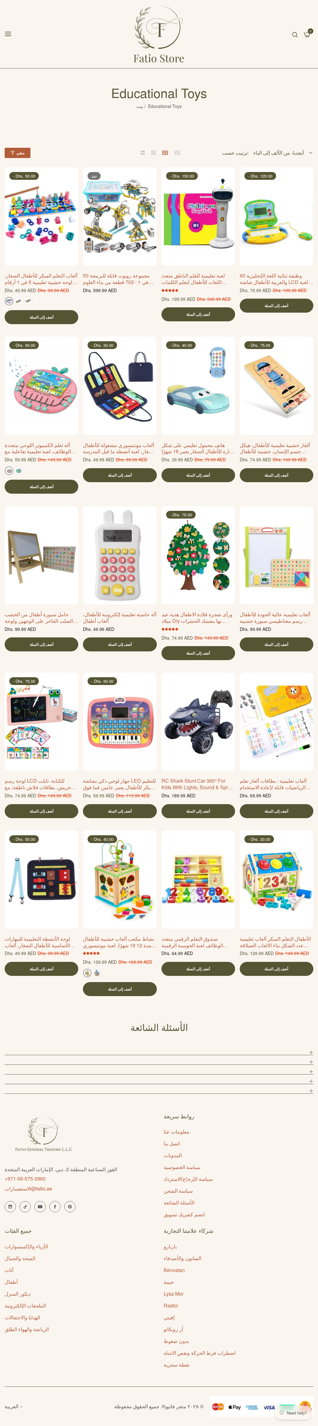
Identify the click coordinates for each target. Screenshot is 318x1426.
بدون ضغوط (176, 1340)
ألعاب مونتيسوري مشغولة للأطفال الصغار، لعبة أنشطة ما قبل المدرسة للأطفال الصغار (119, 448)
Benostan (174, 1270)
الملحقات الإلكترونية (25, 1305)
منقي (20, 153)
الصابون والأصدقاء (182, 1258)
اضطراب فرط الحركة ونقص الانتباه (200, 1352)
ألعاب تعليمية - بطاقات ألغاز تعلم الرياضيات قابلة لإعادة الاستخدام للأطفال (273, 784)
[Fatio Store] (159, 34)
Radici (171, 1305)
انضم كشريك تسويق (184, 1214)
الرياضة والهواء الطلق (27, 1329)
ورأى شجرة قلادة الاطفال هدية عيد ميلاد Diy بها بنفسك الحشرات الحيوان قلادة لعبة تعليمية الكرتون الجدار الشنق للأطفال (197, 617)
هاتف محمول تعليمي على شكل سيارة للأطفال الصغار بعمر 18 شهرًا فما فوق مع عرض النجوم (198, 448)
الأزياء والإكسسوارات (26, 1246)
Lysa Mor (174, 1293)
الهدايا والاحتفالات (22, 1317)
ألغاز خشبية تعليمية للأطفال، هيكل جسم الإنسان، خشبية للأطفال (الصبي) (275, 448)
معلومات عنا (176, 1131)
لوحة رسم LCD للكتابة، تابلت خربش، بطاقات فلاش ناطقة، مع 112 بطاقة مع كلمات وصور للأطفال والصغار (41, 784)
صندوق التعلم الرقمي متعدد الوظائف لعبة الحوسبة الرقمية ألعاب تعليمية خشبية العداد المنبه (194, 942)
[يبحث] (295, 34)
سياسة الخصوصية (182, 1167)
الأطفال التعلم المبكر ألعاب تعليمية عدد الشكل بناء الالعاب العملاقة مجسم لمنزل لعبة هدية (275, 942)
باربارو (170, 1246)
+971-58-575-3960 (25, 1178)
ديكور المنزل (18, 1293)
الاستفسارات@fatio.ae (28, 1188)
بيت (139, 106)
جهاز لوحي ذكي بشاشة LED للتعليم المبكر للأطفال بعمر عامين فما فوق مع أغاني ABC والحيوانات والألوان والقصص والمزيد (119, 784)
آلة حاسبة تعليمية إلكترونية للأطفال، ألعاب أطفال (120, 617)
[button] (71, 179)
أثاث (9, 1270)
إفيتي (169, 1317)
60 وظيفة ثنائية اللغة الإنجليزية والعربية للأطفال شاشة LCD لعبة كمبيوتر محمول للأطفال (274, 279)
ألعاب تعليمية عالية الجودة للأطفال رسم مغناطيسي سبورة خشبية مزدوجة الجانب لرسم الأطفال (275, 617)
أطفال (11, 1281)
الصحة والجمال (20, 1258)
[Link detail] (10, 1206)
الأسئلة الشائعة (179, 1202)
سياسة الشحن (178, 1190)
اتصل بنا (172, 1143)
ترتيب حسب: (235, 152)
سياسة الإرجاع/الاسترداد (188, 1178)
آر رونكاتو (173, 1329)
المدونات (173, 1155)
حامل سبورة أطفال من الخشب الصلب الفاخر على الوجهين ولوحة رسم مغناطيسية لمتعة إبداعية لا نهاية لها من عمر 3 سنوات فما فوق (40, 617)
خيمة (169, 1281)
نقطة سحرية (176, 1364)
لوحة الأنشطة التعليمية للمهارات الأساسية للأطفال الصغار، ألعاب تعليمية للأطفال (37, 942)
